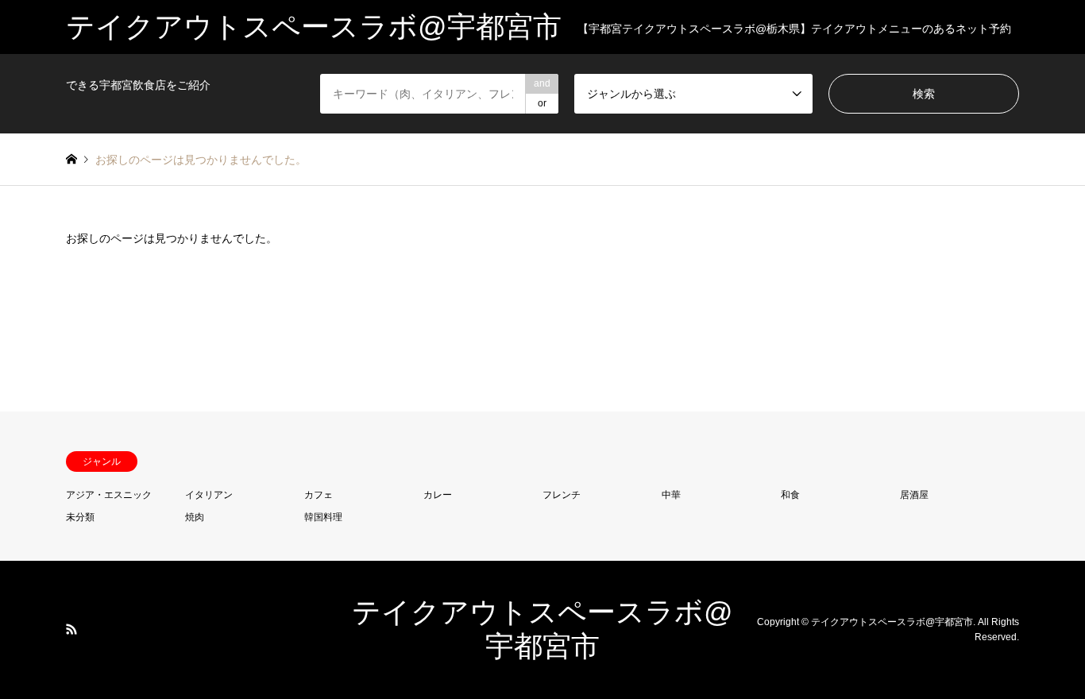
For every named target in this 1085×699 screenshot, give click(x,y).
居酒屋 (914, 494)
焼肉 (194, 517)
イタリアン (209, 494)
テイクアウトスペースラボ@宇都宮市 (892, 622)
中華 (671, 494)
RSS (71, 629)
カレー (437, 494)
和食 (790, 494)
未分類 (80, 517)
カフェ (318, 494)
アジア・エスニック (109, 494)
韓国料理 (323, 517)
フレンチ (561, 494)
